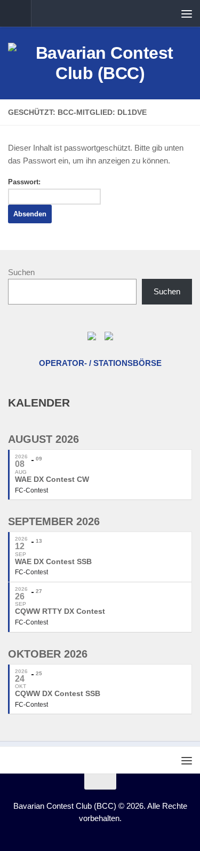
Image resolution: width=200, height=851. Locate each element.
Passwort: (24, 182)
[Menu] (186, 13)
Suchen (21, 272)
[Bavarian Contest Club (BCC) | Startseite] (100, 63)
